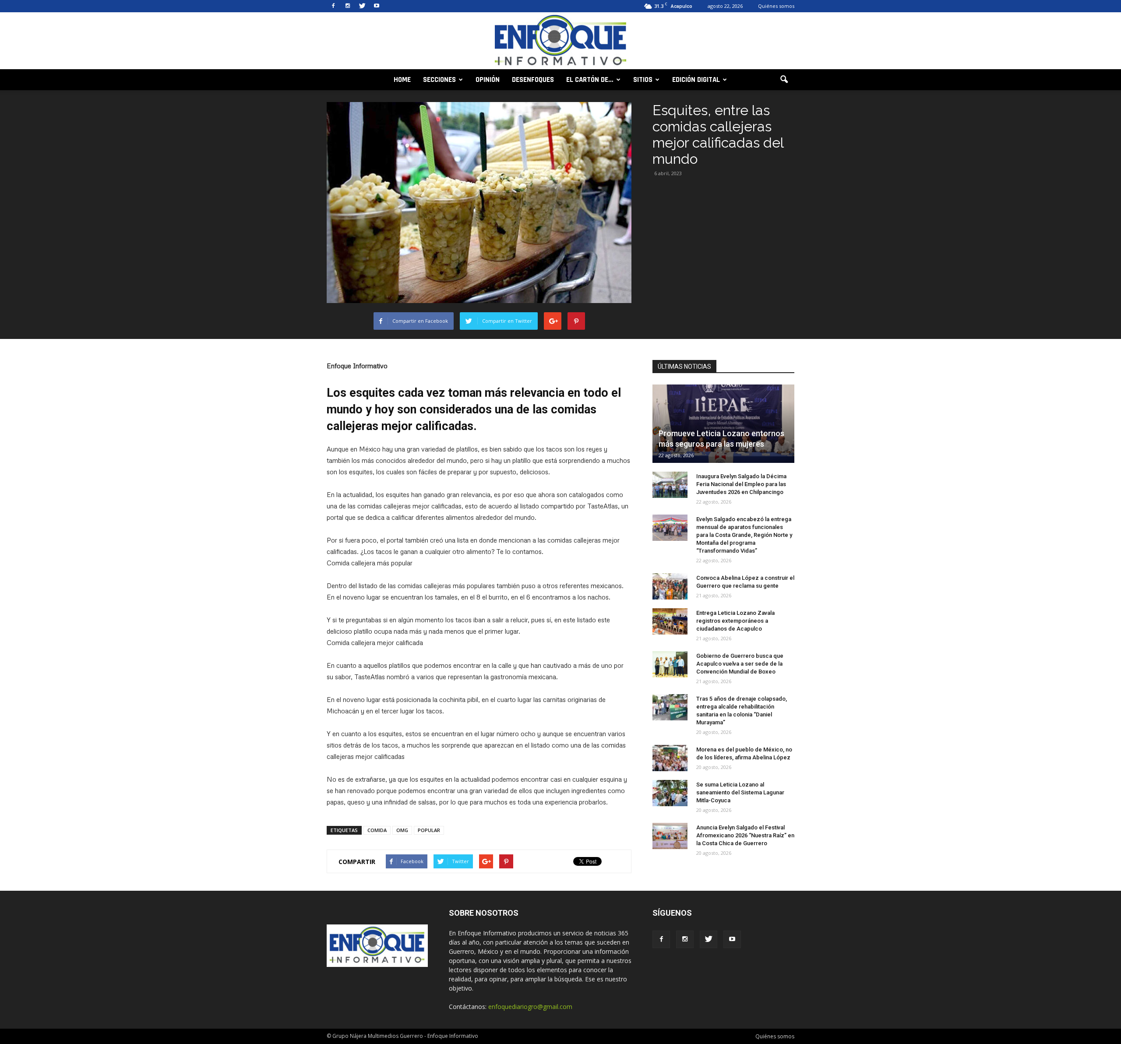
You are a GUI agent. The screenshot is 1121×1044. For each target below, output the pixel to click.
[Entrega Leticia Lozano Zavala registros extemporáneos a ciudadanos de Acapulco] (669, 621)
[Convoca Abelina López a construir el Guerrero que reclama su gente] (669, 586)
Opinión (488, 80)
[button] (783, 79)
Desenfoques (533, 80)
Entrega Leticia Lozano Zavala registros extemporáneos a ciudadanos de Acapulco (735, 621)
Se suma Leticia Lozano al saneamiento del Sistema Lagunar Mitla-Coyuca (740, 792)
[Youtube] (376, 6)
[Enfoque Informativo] (560, 41)
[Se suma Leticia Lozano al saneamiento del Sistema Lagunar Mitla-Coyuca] (669, 793)
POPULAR (429, 830)
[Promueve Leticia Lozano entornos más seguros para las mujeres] (723, 423)
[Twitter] (362, 6)
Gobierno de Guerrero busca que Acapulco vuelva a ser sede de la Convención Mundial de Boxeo (739, 663)
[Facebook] (333, 6)
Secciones (439, 80)
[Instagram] (347, 6)
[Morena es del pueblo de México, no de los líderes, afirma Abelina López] (669, 758)
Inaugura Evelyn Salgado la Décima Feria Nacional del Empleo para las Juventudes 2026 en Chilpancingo (741, 484)
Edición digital (696, 80)
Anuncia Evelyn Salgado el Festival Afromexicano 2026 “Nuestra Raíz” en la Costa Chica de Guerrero (745, 835)
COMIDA (377, 830)
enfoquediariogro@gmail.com (530, 1006)
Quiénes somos (776, 6)
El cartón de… (589, 80)
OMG (402, 830)
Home (402, 80)
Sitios (642, 80)
